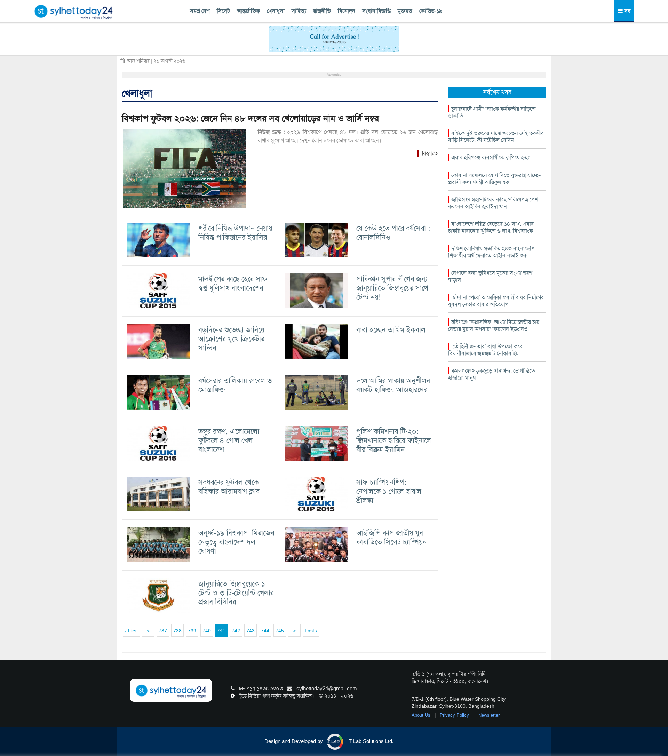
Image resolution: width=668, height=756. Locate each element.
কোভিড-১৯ (430, 11)
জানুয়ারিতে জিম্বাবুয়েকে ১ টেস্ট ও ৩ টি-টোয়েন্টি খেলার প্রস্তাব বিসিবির (236, 592)
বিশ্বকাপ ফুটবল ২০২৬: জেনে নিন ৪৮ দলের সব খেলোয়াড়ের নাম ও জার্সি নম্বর (250, 118)
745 (280, 631)
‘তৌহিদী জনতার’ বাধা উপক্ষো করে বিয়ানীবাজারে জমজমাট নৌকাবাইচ (485, 350)
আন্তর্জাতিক (248, 11)
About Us (422, 715)
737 (163, 631)
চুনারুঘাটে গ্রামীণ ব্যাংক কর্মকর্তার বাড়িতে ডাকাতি (492, 112)
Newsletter (489, 715)
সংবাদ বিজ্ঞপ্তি (376, 11)
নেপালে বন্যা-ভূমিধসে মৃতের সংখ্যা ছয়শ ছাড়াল (490, 276)
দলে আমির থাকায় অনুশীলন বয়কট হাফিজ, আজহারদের (393, 385)
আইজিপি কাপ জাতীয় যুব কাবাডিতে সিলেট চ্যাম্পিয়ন (391, 537)
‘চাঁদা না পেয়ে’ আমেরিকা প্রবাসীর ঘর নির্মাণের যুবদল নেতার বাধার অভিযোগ (496, 301)
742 (236, 631)
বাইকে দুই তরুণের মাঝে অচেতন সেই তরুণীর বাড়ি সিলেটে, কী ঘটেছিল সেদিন (496, 136)
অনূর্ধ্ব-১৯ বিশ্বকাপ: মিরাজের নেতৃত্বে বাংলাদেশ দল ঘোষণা (236, 542)
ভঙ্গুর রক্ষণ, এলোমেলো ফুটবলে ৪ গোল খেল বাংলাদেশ (228, 440)
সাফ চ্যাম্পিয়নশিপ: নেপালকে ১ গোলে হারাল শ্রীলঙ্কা (388, 491)
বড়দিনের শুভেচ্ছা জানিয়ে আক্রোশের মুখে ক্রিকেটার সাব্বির (231, 338)
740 (206, 631)
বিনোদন (346, 11)
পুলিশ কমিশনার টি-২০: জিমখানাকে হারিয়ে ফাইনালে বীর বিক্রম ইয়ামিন (393, 440)
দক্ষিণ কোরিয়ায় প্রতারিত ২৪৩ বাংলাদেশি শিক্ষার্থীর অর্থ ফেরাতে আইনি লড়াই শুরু (491, 252)
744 (265, 631)
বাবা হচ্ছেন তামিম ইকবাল (391, 329)
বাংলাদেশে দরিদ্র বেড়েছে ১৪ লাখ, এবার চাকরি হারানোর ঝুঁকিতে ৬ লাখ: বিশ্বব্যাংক (491, 227)
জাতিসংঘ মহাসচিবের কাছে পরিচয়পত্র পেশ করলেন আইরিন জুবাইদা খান (493, 203)
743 (250, 631)
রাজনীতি (322, 11)
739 (192, 631)
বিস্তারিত (430, 153)
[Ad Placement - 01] (334, 38)
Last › (311, 631)
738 (177, 631)
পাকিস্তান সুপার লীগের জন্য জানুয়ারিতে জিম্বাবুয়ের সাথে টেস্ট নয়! (392, 288)
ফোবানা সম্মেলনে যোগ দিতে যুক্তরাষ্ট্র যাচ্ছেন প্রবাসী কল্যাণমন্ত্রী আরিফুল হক (495, 179)
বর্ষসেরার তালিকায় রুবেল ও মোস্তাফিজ (235, 385)
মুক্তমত (405, 11)
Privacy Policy (455, 715)
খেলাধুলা (276, 11)
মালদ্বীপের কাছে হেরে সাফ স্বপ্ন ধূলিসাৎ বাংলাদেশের (232, 283)
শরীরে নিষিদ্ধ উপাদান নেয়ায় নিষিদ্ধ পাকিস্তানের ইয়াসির (235, 232)
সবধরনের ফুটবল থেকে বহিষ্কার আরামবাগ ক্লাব (229, 486)
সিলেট (223, 11)
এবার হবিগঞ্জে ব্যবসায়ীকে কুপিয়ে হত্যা (491, 157)
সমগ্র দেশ (200, 11)
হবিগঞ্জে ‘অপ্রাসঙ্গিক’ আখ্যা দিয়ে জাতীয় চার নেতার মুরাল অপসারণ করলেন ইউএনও (493, 325)
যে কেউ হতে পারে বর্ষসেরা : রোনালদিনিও (393, 232)
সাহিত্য (299, 11)
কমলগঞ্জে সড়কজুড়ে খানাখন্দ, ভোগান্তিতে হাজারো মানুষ (491, 374)
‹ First (131, 631)
